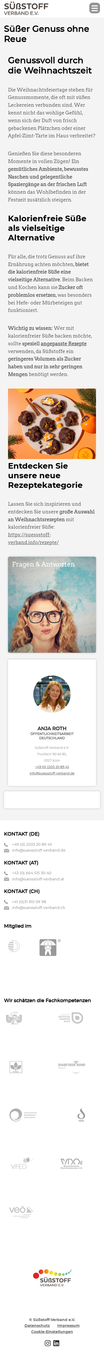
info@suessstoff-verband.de (52, 773)
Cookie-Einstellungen (52, 1332)
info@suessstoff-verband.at (38, 879)
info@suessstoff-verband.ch (38, 908)
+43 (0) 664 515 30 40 (31, 873)
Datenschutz (37, 1326)
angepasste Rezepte (64, 343)
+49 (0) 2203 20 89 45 (52, 767)
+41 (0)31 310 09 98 (29, 902)
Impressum (68, 1326)
